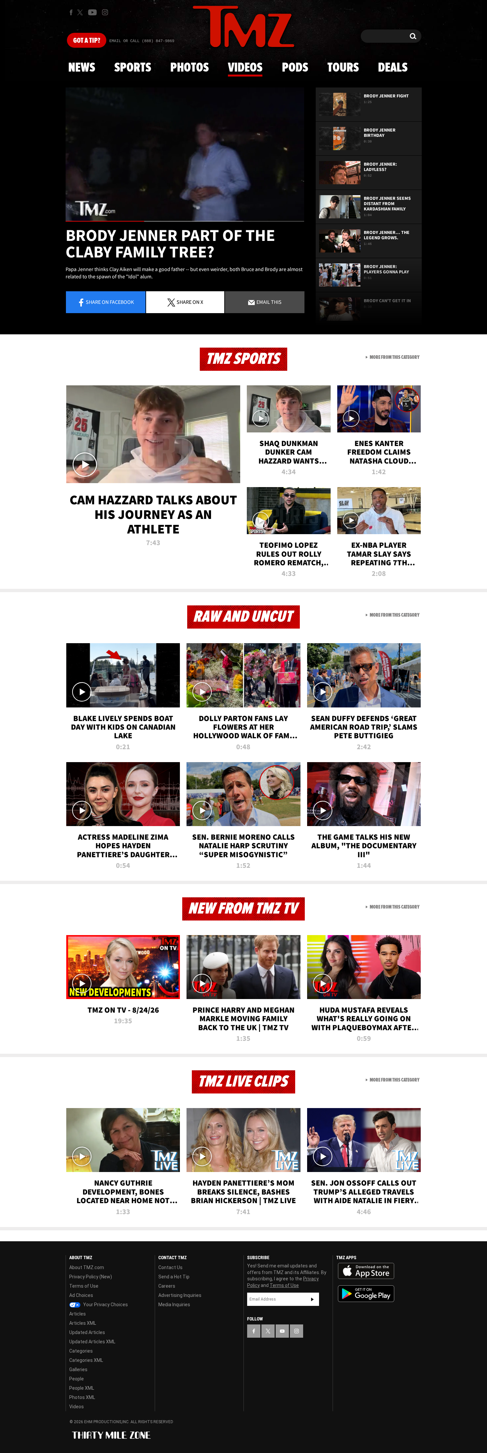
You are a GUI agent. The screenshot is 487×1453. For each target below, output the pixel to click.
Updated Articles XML (92, 1341)
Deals (392, 68)
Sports (132, 68)
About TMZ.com (86, 1267)
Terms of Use (83, 1286)
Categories (81, 1351)
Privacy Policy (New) (90, 1276)
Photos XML (82, 1397)
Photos (189, 68)
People (76, 1378)
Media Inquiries (174, 1304)
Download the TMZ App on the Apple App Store (366, 1271)
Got (86, 40)
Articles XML (82, 1323)
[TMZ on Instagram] (105, 12)
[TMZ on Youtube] (92, 12)
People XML (81, 1388)
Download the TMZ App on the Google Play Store (366, 1293)
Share (110, 302)
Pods (295, 68)
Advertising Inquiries (179, 1295)
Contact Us (170, 1267)
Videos (245, 68)
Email (268, 302)
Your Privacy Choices (105, 1304)
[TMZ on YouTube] (282, 1331)
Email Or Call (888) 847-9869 (141, 41)
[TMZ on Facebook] (71, 12)
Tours (343, 68)
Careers (166, 1286)
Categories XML (86, 1360)
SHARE (190, 302)
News (81, 68)
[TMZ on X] (81, 12)
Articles (77, 1313)
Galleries (78, 1369)
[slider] (185, 221)
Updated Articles (87, 1332)
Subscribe (312, 1299)
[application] (185, 154)
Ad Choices (81, 1295)
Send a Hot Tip (173, 1276)
